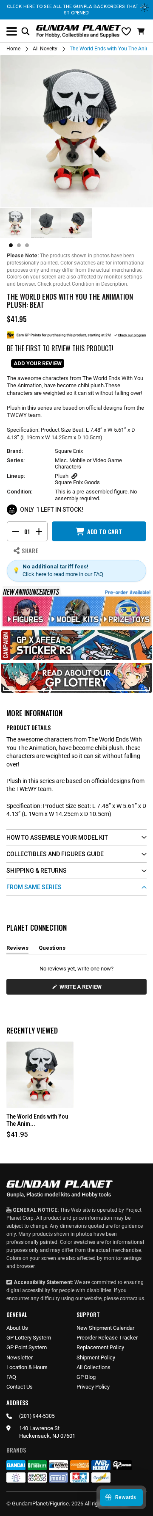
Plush (61, 476)
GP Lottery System (28, 1337)
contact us (132, 1298)
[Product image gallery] (76, 131)
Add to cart (104, 531)
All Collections (93, 1367)
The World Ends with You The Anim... (37, 1120)
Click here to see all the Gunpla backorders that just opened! (77, 9)
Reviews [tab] (17, 949)
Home (13, 49)
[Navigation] (11, 31)
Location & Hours (27, 1367)
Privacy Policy (93, 1387)
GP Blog (86, 1377)
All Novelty (45, 49)
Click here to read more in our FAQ (63, 574)
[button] (142, 31)
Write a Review (82, 989)
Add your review (38, 363)
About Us (17, 1328)
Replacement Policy (100, 1347)
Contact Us (19, 1387)
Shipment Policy (95, 1357)
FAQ (11, 1377)
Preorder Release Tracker (107, 1337)
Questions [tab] (52, 949)
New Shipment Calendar (105, 1328)
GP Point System (26, 1347)
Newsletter (19, 1357)
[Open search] (25, 31)
